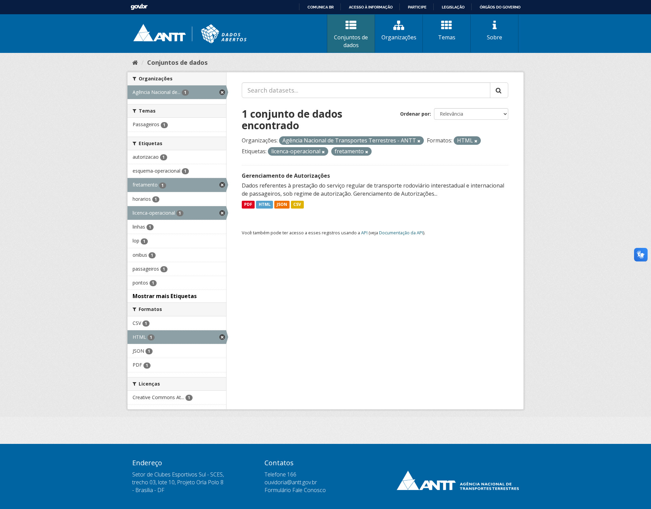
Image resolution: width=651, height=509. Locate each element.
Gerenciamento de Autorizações (286, 175)
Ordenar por (415, 114)
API (364, 233)
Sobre (494, 37)
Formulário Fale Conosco (295, 490)
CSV (297, 205)
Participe (417, 7)
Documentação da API (401, 233)
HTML (265, 205)
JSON (282, 205)
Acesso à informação (371, 7)
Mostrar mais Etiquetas (165, 296)
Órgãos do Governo (500, 7)
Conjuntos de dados (351, 41)
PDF (248, 205)
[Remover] (418, 140)
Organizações (398, 37)
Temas (446, 37)
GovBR (139, 7)
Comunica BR (321, 7)
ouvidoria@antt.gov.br (290, 482)
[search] (499, 90)
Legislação (453, 7)
